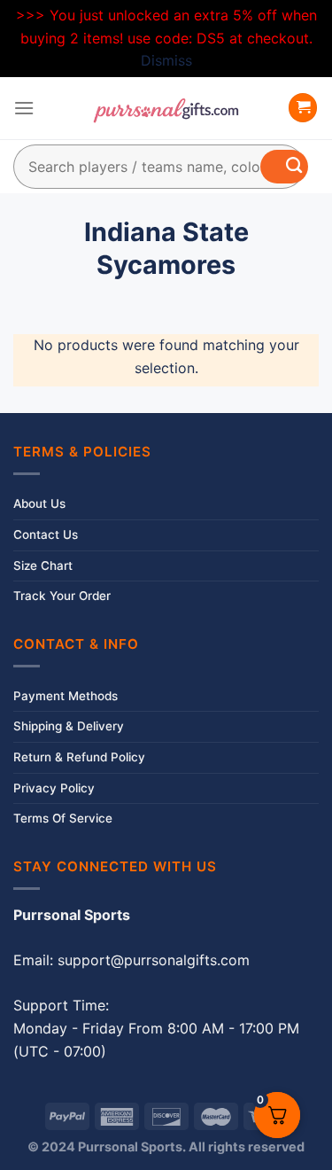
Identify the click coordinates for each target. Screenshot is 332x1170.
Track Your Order (62, 596)
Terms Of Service (62, 818)
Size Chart (43, 565)
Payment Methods (65, 696)
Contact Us (45, 534)
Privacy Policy (54, 788)
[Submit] (284, 166)
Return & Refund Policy (79, 757)
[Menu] (24, 107)
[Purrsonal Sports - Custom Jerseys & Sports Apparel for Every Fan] (166, 108)
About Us (39, 503)
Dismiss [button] (166, 60)
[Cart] (303, 107)
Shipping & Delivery (68, 726)
